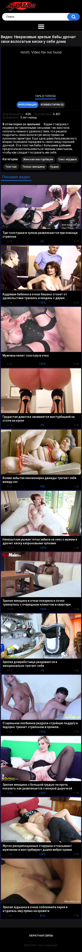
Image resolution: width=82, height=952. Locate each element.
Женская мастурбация (38, 159)
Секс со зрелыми (47, 945)
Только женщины (33, 166)
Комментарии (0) (52, 104)
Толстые (11, 166)
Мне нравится (25, 97)
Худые (54, 166)
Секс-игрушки (67, 159)
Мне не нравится (30, 97)
